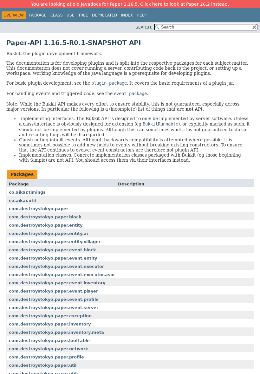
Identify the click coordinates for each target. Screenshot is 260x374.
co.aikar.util (22, 200)
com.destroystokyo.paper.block (45, 217)
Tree (83, 15)
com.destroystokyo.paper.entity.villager (55, 241)
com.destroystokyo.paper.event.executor (56, 266)
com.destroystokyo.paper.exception (50, 315)
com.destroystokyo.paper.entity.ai (48, 233)
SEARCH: (144, 27)
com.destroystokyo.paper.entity (45, 225)
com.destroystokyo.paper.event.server (53, 307)
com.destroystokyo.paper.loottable (49, 340)
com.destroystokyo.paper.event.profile (54, 299)
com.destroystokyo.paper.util (42, 365)
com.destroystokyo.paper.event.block (52, 250)
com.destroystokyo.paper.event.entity (53, 258)
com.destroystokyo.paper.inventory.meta (56, 332)
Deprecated (104, 15)
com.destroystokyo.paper (38, 208)
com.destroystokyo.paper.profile (46, 357)
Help (141, 15)
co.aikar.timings (27, 192)
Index (127, 15)
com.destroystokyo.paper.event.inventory (57, 282)
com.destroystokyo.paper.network (48, 348)
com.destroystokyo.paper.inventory (50, 324)
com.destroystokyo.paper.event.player (53, 291)
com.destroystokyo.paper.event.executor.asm (62, 274)
